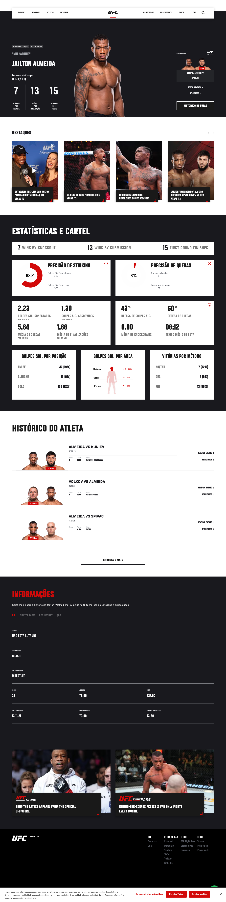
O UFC (183, 837)
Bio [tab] (14, 615)
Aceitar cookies (199, 894)
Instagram (169, 845)
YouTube (168, 850)
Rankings (36, 12)
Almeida (77, 447)
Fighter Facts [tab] (27, 615)
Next (213, 133)
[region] (113, 894)
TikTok (167, 854)
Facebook (169, 841)
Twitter (168, 858)
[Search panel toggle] (203, 12)
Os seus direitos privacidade (149, 894)
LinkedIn (168, 863)
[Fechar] (220, 894)
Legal (200, 837)
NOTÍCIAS (64, 12)
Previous (209, 133)
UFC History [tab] (46, 615)
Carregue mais (113, 560)
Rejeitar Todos (176, 894)
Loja (150, 845)
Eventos (21, 12)
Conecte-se (148, 12)
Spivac (97, 516)
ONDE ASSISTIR (166, 12)
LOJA (194, 12)
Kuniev (97, 447)
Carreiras (152, 841)
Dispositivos (187, 845)
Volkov (76, 482)
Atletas (50, 12)
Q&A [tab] (59, 615)
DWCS (181, 12)
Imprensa (185, 850)
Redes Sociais (171, 837)
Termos (200, 841)
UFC (149, 837)
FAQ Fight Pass (188, 841)
